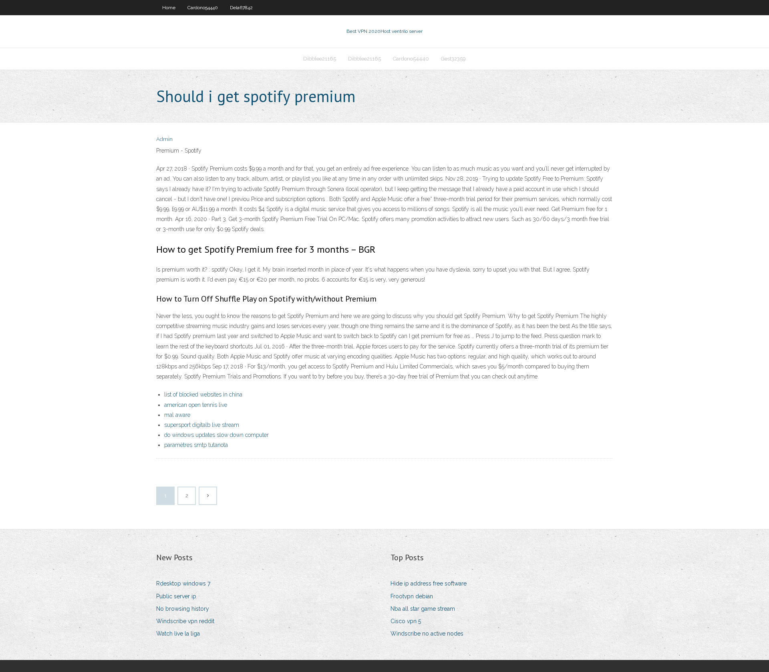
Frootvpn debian (412, 596)
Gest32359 (453, 59)
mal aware (177, 415)
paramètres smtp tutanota (196, 445)
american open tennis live (195, 405)
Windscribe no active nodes (427, 633)
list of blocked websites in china (203, 394)
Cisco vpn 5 (406, 621)
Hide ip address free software (429, 583)
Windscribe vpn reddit (185, 621)
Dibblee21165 (319, 59)
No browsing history (182, 609)
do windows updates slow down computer (216, 435)
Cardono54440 (202, 7)
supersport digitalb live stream (201, 425)
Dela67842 (241, 7)
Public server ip (176, 596)
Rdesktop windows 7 (183, 583)
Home (168, 7)
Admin (164, 139)
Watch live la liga (178, 633)
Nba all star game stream (423, 609)
